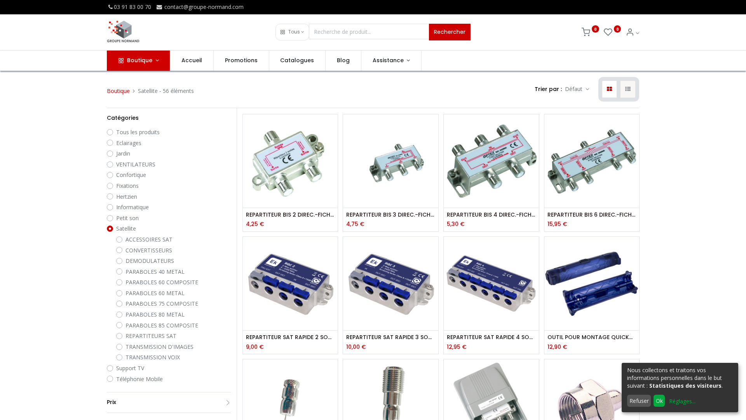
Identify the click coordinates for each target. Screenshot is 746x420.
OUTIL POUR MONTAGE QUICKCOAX (591, 337)
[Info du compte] (632, 33)
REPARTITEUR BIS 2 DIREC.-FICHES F (290, 215)
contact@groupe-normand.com (203, 6)
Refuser (639, 400)
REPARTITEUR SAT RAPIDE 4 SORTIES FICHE (491, 337)
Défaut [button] (574, 89)
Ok (659, 400)
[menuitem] (191, 61)
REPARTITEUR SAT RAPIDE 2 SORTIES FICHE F (290, 337)
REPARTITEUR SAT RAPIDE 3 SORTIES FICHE (390, 337)
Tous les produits (138, 132)
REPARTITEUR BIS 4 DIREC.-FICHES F (491, 215)
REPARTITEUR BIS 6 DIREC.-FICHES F (591, 215)
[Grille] (609, 89)
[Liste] (628, 89)
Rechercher (449, 32)
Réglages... (682, 401)
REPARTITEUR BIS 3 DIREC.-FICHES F (390, 215)
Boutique (118, 90)
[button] (292, 32)
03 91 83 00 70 (132, 6)
